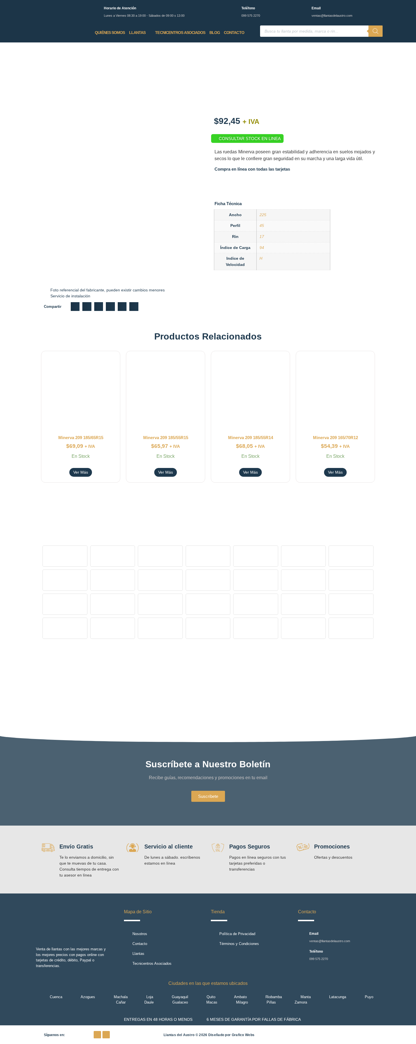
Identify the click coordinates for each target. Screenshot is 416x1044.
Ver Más (80, 472)
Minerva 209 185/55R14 (250, 437)
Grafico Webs (243, 1035)
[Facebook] (97, 1034)
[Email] (303, 9)
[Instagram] (106, 1034)
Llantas (137, 32)
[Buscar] (375, 31)
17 (262, 236)
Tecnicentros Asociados (180, 32)
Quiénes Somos (110, 32)
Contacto (234, 32)
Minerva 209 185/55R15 (165, 437)
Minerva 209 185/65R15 (80, 437)
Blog (214, 32)
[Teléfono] (233, 9)
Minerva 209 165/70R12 (335, 437)
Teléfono (248, 8)
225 (263, 214)
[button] (75, 306)
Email (316, 8)
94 (262, 247)
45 (262, 225)
